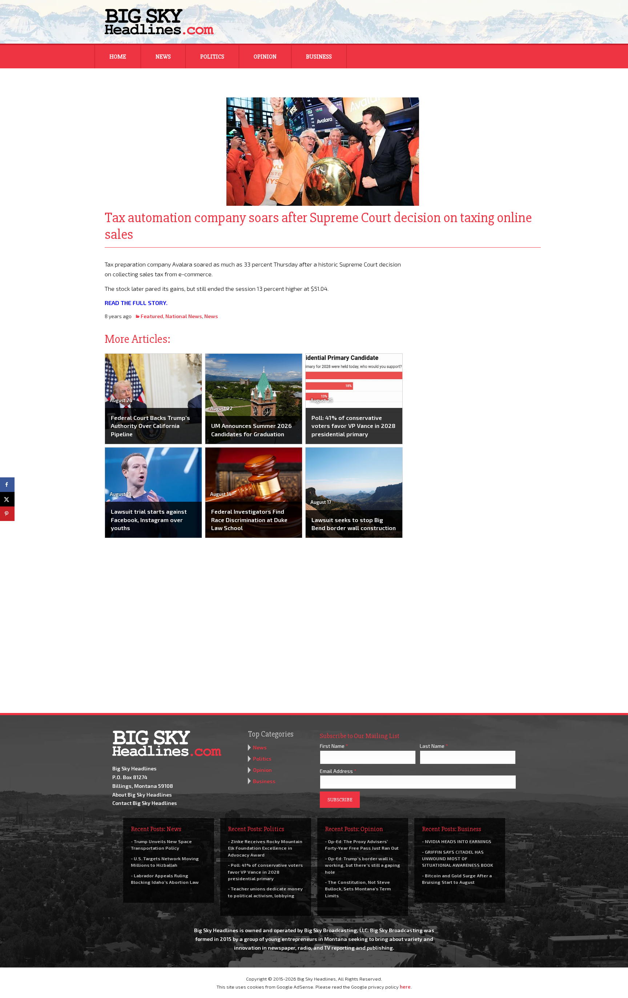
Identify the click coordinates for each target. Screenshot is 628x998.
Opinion (265, 56)
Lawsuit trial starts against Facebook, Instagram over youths (149, 519)
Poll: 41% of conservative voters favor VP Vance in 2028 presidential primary (353, 425)
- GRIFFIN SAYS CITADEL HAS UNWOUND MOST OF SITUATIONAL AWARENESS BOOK (457, 858)
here (405, 987)
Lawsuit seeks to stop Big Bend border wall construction (353, 523)
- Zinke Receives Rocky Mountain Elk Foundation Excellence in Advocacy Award (265, 847)
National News (183, 316)
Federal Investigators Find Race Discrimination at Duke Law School (249, 519)
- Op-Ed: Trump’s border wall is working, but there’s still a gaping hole (362, 864)
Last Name (434, 746)
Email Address (338, 771)
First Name (334, 746)
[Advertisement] (476, 304)
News (163, 56)
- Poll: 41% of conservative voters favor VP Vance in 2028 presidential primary (265, 871)
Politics (212, 56)
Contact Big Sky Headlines (144, 803)
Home (117, 56)
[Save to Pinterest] (7, 513)
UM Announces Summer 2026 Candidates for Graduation (251, 429)
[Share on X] (7, 499)
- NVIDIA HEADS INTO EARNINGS (456, 841)
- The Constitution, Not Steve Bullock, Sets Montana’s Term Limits (358, 888)
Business (319, 56)
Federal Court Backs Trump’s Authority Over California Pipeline (150, 425)
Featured (152, 316)
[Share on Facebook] (7, 484)
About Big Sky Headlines (142, 794)
